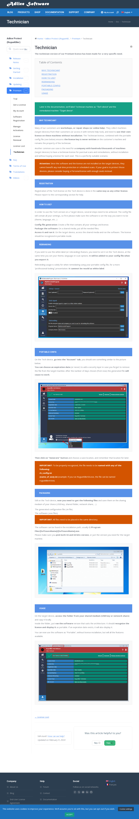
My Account (109, 12)
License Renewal (17, 138)
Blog (12, 793)
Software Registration (19, 118)
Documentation (50, 799)
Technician (18, 152)
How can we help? (56, 736)
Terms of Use (19, 166)
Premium (17, 90)
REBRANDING (48, 81)
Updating (17, 84)
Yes (109, 743)
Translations (19, 172)
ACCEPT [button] (69, 814)
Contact (46, 793)
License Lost (19, 146)
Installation (18, 78)
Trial (15, 98)
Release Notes (17, 60)
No (97, 743)
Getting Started (16, 70)
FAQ (15, 160)
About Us (14, 787)
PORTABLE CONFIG (51, 85)
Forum (46, 787)
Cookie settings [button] (126, 809)
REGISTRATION (49, 74)
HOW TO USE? (49, 78)
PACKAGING (47, 89)
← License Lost (42, 717)
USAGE (45, 93)
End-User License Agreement (17, 801)
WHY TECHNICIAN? (51, 70)
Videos (16, 177)
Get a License (19, 104)
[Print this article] (131, 46)
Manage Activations (18, 128)
